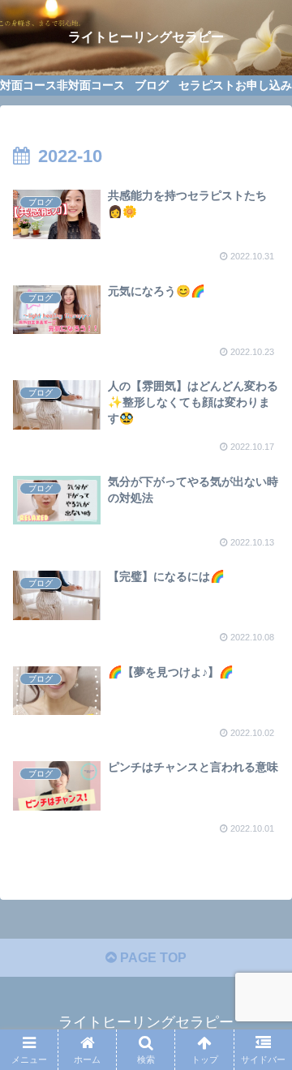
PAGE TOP (152, 958)
